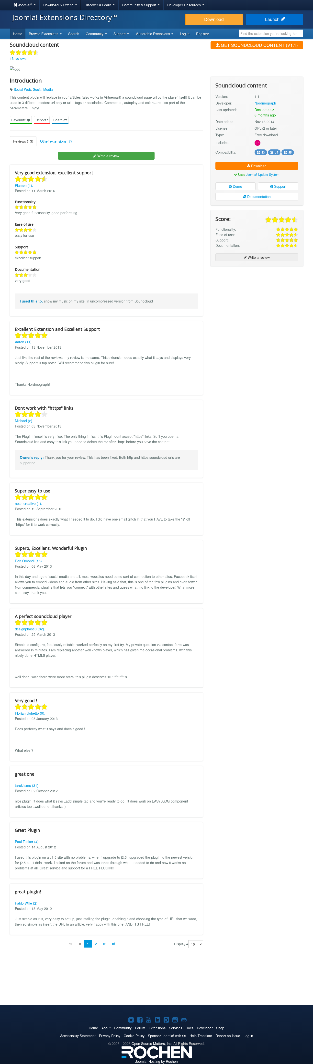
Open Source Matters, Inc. (152, 1043)
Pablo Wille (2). (26, 903)
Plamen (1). (24, 185)
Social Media (43, 89)
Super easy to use (32, 491)
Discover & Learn (98, 4)
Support (279, 186)
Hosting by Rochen (156, 1061)
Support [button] (120, 33)
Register (202, 33)
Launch (273, 19)
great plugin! (28, 892)
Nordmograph (265, 103)
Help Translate (201, 1035)
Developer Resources (184, 4)
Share (58, 119)
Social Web (22, 89)
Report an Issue (227, 1035)
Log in (185, 33)
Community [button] (95, 33)
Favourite (19, 119)
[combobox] (271, 33)
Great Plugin (27, 830)
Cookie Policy (134, 1035)
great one (24, 774)
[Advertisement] (257, 301)
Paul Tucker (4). (27, 841)
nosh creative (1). (28, 503)
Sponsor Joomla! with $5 (167, 1035)
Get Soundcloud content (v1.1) (259, 45)
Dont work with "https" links (44, 408)
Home (17, 33)
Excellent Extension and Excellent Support (57, 329)
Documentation (258, 196)
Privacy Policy (109, 1035)
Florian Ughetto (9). (30, 713)
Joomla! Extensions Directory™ (65, 17)
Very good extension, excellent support (54, 173)
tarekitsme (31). (27, 785)
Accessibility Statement (78, 1035)
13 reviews (18, 58)
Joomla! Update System (262, 174)
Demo (237, 186)
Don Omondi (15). (29, 560)
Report (41, 119)
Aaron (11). (24, 341)
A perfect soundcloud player (43, 616)
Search (73, 33)
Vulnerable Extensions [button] (153, 33)
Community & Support (139, 4)
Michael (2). (24, 420)
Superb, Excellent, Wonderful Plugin (51, 548)
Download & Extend (59, 4)
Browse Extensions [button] (44, 33)
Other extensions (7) (56, 141)
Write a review (107, 155)
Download (214, 19)
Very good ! (26, 700)
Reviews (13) (23, 141)
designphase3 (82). (30, 628)
